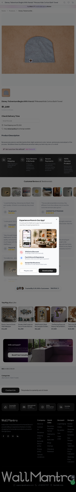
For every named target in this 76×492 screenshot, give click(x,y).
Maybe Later (28, 271)
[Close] (56, 219)
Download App (47, 271)
